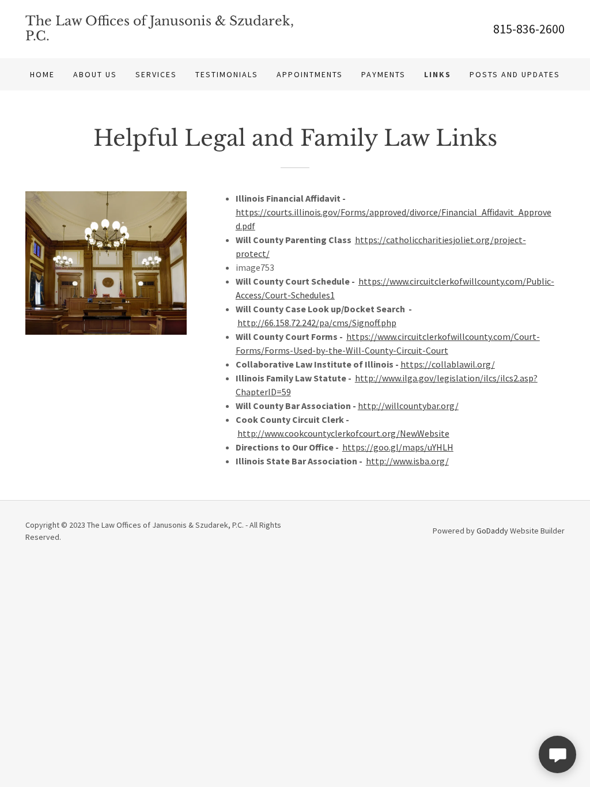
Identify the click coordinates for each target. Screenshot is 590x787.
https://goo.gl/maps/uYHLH (397, 447)
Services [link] (156, 74)
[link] (160, 37)
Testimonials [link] (226, 74)
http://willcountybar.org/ (408, 405)
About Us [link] (95, 74)
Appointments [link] (310, 74)
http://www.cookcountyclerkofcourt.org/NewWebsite (343, 433)
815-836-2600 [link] (529, 29)
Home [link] (42, 74)
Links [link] (437, 74)
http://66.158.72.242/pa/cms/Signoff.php (316, 322)
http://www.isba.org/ (407, 461)
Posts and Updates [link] (515, 74)
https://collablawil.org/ (447, 364)
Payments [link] (383, 74)
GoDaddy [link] (492, 530)
